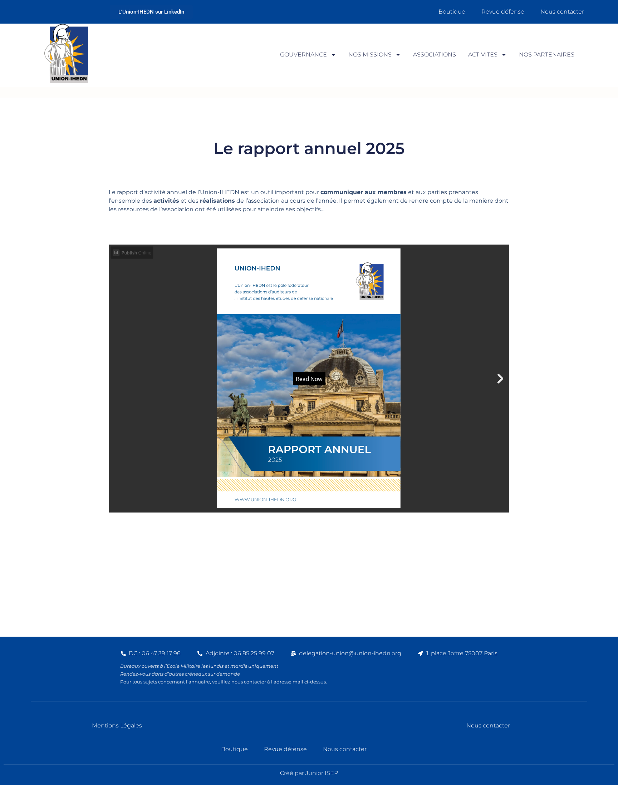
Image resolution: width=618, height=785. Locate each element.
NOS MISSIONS (370, 54)
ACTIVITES (482, 54)
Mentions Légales (117, 725)
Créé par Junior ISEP (309, 773)
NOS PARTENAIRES (546, 54)
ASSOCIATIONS (434, 54)
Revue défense (502, 11)
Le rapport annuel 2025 (309, 148)
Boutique (451, 11)
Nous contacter (562, 11)
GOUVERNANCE (303, 54)
